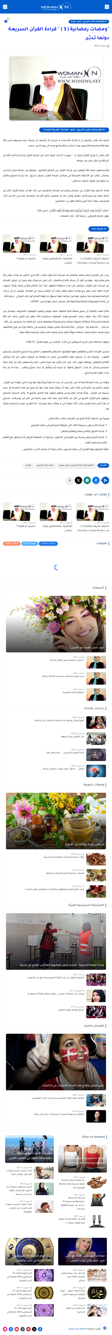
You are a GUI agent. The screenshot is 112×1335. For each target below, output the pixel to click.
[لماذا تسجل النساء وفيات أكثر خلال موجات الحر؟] (44, 1173)
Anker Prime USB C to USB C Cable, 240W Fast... (72, 1221)
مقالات (28, 465)
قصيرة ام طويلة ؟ (25, 258)
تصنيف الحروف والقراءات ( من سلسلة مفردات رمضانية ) (93, 260)
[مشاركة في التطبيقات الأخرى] (69, 480)
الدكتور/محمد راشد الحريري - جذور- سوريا (89, 22)
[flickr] (5, 1329)
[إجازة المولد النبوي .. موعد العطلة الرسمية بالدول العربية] (97, 1293)
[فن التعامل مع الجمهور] (96, 738)
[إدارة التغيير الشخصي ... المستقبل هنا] (96, 755)
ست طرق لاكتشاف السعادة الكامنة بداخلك (62, 676)
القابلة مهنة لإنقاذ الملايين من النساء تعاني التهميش (58, 1098)
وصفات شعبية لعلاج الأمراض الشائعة (65, 873)
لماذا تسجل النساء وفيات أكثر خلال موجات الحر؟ (19, 1173)
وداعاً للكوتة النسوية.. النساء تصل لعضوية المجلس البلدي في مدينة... (61, 965)
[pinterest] (28, 1329)
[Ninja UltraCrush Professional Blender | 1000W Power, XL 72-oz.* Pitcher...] (97, 1200)
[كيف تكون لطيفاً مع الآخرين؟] (56, 624)
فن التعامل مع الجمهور (72, 737)
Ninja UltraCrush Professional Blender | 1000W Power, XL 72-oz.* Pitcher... (73, 1204)
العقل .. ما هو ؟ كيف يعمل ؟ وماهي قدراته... (62, 769)
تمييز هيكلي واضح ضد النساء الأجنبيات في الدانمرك (59, 721)
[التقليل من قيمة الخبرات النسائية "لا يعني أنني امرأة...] (96, 1116)
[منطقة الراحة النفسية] (96, 694)
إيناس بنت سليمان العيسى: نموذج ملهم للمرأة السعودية (56, 994)
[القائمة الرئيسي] (107, 7)
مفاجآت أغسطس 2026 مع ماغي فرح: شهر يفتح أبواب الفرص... (85, 1258)
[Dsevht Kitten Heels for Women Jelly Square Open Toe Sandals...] (97, 1182)
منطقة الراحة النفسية (73, 693)
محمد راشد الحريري (45, 465)
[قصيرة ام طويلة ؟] (19, 243)
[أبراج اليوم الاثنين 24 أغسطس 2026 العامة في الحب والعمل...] (44, 1293)
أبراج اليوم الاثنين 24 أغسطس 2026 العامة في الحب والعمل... (19, 1295)
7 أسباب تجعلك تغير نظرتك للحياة (67, 660)
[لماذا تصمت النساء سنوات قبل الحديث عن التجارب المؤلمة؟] (44, 1206)
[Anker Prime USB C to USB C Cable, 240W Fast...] (97, 1221)
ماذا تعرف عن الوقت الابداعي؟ (75, 1310)
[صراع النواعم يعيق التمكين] (96, 1012)
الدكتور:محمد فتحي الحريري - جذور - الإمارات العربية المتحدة (74, 130)
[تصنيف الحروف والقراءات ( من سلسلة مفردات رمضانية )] (93, 243)
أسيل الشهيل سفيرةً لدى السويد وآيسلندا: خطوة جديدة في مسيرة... (19, 1191)
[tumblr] (22, 1329)
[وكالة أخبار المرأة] (56, 6)
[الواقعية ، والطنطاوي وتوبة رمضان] (56, 243)
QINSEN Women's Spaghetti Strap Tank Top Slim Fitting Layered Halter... (83, 1163)
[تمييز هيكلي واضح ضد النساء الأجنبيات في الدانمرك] (96, 722)
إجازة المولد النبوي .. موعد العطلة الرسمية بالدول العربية (72, 1295)
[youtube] (17, 1329)
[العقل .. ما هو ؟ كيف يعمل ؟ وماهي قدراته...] (96, 771)
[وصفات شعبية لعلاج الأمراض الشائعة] (96, 875)
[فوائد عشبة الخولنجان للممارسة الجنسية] (96, 859)
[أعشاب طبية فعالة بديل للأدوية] (56, 821)
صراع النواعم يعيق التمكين (71, 1010)
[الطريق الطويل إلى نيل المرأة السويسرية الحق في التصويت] (96, 979)
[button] (96, 480)
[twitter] (34, 1329)
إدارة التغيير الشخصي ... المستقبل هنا (65, 753)
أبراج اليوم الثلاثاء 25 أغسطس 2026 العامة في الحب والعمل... (19, 1277)
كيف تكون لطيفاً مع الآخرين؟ (86, 647)
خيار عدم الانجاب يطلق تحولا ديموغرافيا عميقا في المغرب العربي (30, 1156)
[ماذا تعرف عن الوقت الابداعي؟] (97, 1310)
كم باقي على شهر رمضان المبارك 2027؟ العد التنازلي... (73, 1277)
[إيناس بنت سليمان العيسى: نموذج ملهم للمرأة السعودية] (96, 996)
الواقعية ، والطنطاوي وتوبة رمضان (57, 260)
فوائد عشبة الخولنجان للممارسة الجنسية (64, 857)
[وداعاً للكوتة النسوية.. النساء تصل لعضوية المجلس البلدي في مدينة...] (56, 941)
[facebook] (40, 1329)
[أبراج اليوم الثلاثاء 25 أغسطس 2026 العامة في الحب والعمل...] (44, 1275)
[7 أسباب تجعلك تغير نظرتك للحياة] (96, 662)
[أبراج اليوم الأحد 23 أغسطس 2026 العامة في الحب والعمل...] (44, 1310)
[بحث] (5, 7)
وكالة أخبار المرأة (76, 1329)
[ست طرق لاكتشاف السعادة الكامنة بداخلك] (96, 678)
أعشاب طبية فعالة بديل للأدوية (84, 844)
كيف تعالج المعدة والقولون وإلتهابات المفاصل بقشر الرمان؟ (54, 889)
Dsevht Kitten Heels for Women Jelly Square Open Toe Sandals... (72, 1184)
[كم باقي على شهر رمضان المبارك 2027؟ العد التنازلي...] (97, 1275)
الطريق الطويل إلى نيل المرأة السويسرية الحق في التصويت (55, 978)
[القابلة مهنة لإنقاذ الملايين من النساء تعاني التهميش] (96, 1100)
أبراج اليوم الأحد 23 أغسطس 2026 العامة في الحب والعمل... (19, 1312)
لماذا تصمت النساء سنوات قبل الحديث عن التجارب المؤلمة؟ (19, 1208)
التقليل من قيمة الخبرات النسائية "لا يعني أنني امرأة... (58, 1114)
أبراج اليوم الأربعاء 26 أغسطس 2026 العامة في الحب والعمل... (32, 1258)
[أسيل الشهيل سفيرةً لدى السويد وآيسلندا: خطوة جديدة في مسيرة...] (44, 1189)
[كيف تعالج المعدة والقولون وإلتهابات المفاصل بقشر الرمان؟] (96, 891)
